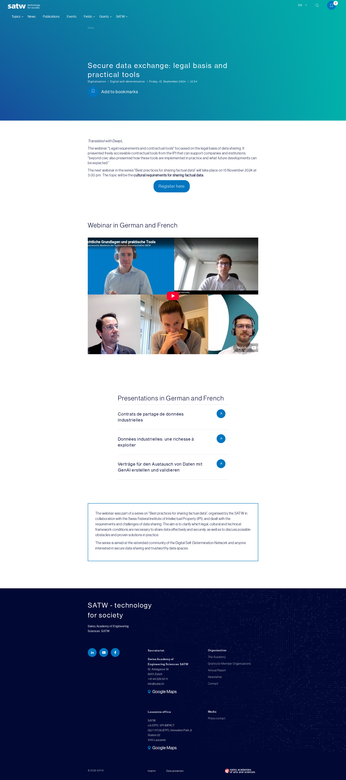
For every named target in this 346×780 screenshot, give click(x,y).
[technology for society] (17, 6)
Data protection (175, 770)
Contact (213, 683)
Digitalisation (97, 81)
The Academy (217, 657)
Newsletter (215, 677)
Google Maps (164, 692)
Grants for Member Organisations (229, 663)
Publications (51, 16)
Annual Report (217, 670)
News (32, 16)
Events (72, 16)
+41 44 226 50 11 (158, 679)
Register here (172, 186)
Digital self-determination (127, 81)
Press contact (217, 718)
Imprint (152, 770)
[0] (333, 6)
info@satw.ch (156, 684)
